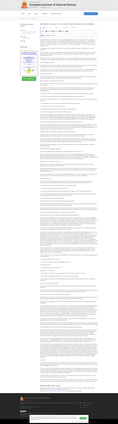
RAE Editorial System (51, 414)
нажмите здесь (37, 419)
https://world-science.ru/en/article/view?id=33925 (54, 391)
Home (23, 18)
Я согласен (83, 418)
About (23, 13)
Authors (44, 27)
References (74, 27)
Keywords (65, 27)
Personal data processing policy (27, 416)
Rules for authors (56, 13)
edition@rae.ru (28, 408)
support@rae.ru (35, 407)
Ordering (44, 13)
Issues (29, 13)
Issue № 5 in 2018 (33, 18)
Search (36, 13)
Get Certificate (29, 79)
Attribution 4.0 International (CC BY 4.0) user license (45, 413)
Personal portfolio (91, 13)
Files (51, 27)
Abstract (57, 27)
